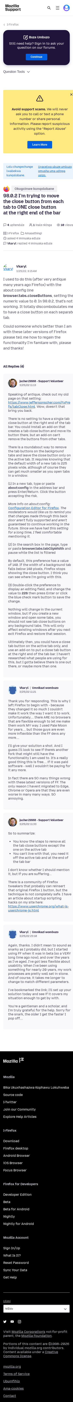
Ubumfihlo (11, 1381)
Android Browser (16, 1156)
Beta (6, 1202)
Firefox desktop (15, 1148)
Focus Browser (15, 1170)
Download (11, 1141)
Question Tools (14, 71)
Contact (9, 1396)
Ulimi (7, 1301)
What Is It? (12, 1255)
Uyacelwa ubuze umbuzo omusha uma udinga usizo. (55, 171)
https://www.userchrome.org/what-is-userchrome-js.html (38, 908)
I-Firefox (13, 24)
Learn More (39, 144)
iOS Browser (13, 1163)
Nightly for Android (18, 1224)
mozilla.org (12, 1367)
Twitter (4, 1321)
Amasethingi (33, 233)
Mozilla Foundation (36, 1336)
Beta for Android (16, 1209)
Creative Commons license (30, 1354)
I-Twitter (10, 1102)
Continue (36, 57)
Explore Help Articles (19, 1117)
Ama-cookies (13, 1388)
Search (49, 8)
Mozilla (13, 1061)
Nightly (9, 1216)
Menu (57, 8)
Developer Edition (17, 1195)
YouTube (12, 1321)
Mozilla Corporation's (28, 1332)
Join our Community (19, 1109)
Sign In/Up (11, 1248)
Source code (13, 1095)
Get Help (10, 1277)
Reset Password (16, 1263)
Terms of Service (16, 1374)
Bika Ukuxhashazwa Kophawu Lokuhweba (36, 1087)
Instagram (19, 1321)
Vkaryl (21, 266)
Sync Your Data (15, 1270)
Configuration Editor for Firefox (33, 508)
